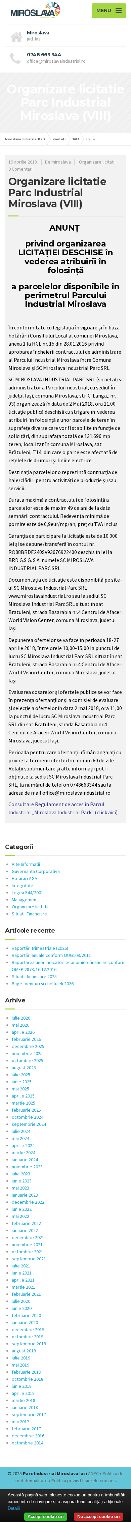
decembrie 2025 (28, 1046)
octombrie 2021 (27, 1252)
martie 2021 (23, 1287)
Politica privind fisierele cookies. (84, 1480)
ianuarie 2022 (25, 1230)
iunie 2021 (22, 1273)
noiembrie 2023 (27, 1167)
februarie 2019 (26, 1372)
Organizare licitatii (97, 162)
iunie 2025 (22, 1082)
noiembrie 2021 (27, 1244)
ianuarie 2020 (25, 1322)
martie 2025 (23, 1103)
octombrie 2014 (27, 1443)
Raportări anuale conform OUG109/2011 (51, 955)
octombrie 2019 (27, 1337)
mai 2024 (20, 1138)
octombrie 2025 (27, 1060)
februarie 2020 (26, 1315)
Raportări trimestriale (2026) (40, 948)
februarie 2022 (26, 1223)
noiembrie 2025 (27, 1053)
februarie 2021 (26, 1294)
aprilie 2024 (23, 1145)
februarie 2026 (26, 1039)
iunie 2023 (22, 1181)
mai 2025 (20, 1089)
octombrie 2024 (27, 1117)
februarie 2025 (26, 1110)
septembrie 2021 (29, 1259)
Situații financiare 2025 (34, 976)
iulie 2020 (21, 1301)
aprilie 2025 (23, 1096)
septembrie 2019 (29, 1344)
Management (25, 900)
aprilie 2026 (23, 1032)
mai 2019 (20, 1365)
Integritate (22, 885)
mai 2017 (20, 1421)
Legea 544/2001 (27, 892)
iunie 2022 (22, 1209)
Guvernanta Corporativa (36, 871)
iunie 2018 (22, 1386)
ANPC (93, 1473)
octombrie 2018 (27, 1379)
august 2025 (24, 1067)
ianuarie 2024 (25, 1160)
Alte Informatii (26, 864)
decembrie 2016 (28, 1436)
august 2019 (24, 1351)
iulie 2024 (21, 1131)
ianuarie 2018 (25, 1407)
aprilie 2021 (23, 1280)
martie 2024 (23, 1152)
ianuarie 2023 (25, 1195)
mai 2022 (20, 1216)
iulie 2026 (21, 1018)
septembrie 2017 (29, 1414)
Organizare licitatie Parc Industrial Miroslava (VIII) (57, 192)
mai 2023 (20, 1188)
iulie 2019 (21, 1358)
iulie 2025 (21, 1075)
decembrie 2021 (28, 1237)
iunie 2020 (22, 1308)
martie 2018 (23, 1400)
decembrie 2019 (28, 1329)
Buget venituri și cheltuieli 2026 (43, 983)
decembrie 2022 (28, 1202)
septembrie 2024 (29, 1124)
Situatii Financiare (29, 914)
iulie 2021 (21, 1266)
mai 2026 (20, 1025)
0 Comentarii (21, 169)
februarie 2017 (26, 1429)
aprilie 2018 (23, 1393)
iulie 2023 (21, 1174)
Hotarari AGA (24, 878)
